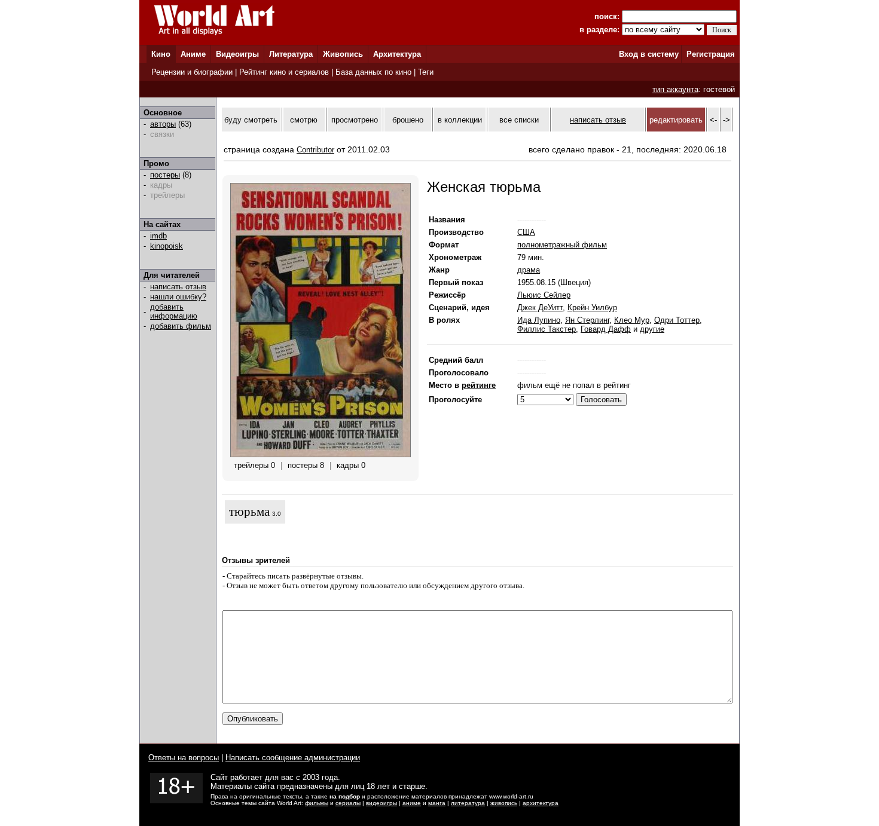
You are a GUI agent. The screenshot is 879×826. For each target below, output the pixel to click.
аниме (411, 803)
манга (436, 803)
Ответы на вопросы (183, 757)
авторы (163, 124)
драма (528, 269)
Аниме (193, 54)
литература (468, 803)
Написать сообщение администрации (292, 757)
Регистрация (710, 54)
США (526, 232)
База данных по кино (373, 72)
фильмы (316, 803)
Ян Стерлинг (587, 320)
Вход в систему (649, 54)
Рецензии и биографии (192, 72)
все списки (519, 119)
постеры (165, 174)
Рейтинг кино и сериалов (284, 72)
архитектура (540, 803)
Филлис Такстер (546, 329)
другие (652, 329)
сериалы (348, 803)
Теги (426, 72)
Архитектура (397, 54)
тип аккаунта (675, 89)
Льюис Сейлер (543, 294)
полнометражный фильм (562, 244)
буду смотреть (250, 119)
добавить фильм (180, 326)
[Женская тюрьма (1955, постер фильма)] (320, 454)
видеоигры (381, 803)
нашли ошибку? (178, 296)
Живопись (343, 54)
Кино (160, 54)
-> (726, 119)
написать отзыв (178, 286)
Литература (291, 54)
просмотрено (354, 119)
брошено (407, 119)
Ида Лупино (538, 320)
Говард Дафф (606, 329)
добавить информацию (173, 311)
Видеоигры (237, 54)
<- (713, 119)
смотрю (304, 119)
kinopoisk (166, 245)
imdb (158, 235)
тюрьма (249, 511)
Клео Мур (631, 320)
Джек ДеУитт (540, 307)
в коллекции (460, 119)
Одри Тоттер (677, 320)
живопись (503, 803)
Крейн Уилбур (592, 307)
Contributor (315, 149)
